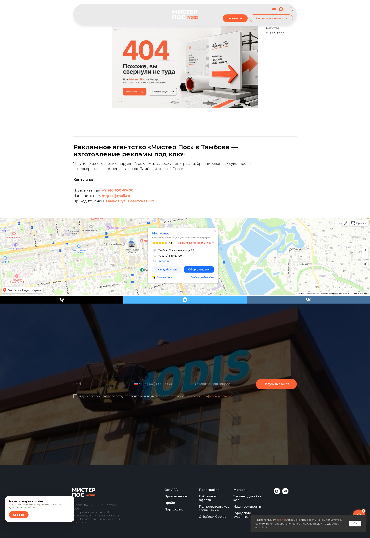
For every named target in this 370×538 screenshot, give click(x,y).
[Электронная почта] (274, 9)
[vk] (308, 300)
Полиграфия (209, 490)
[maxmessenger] (281, 9)
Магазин (240, 490)
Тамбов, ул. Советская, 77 (129, 201)
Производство (176, 496)
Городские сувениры (242, 515)
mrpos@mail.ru (116, 196)
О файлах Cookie (212, 517)
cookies (281, 519)
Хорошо (19, 514)
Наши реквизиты (247, 506)
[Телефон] (61, 300)
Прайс (169, 503)
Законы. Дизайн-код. (247, 498)
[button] (291, 9)
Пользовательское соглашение (214, 508)
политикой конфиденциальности (209, 396)
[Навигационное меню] (79, 14)
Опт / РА (171, 490)
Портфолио (173, 509)
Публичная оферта (208, 498)
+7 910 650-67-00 (118, 190)
